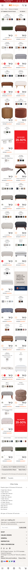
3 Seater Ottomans (5, 491)
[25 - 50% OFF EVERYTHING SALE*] (20, 139)
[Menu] (3, 568)
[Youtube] (7, 548)
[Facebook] (1, 548)
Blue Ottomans (4, 509)
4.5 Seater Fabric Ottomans (6, 500)
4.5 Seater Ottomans (5, 502)
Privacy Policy (22, 558)
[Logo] (14, 5)
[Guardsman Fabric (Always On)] (20, 281)
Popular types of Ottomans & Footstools (11, 487)
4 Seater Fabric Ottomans (6, 497)
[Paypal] (12, 561)
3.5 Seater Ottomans (5, 495)
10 (11, 21)
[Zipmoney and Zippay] (14, 561)
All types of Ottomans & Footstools (10, 513)
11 (10, 427)
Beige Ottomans (4, 505)
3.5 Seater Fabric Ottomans (6, 493)
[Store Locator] (9, 568)
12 (11, 427)
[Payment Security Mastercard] (7, 561)
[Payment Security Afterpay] (10, 561)
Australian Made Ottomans (6, 504)
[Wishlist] (12, 36)
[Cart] (26, 568)
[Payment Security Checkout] (2, 561)
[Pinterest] (10, 548)
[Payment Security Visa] (4, 561)
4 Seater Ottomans (5, 498)
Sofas (6, 9)
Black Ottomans (4, 507)
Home (2, 9)
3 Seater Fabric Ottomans (6, 490)
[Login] (14, 568)
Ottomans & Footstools (13, 9)
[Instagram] (4, 548)
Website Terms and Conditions (9, 558)
